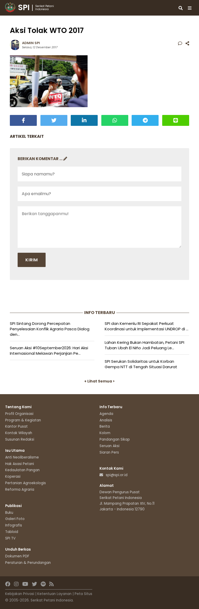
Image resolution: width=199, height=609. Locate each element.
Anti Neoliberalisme (22, 457)
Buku (9, 512)
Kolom (105, 432)
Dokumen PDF (17, 556)
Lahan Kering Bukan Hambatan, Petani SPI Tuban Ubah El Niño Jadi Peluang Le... (144, 345)
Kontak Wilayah (18, 432)
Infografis (13, 525)
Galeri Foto (15, 518)
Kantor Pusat (16, 426)
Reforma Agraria (19, 489)
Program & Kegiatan (23, 420)
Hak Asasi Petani (19, 463)
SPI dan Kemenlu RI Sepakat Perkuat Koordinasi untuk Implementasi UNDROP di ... (146, 326)
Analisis (106, 420)
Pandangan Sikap (115, 439)
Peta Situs (83, 593)
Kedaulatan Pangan (22, 470)
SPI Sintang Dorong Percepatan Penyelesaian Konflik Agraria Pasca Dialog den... (49, 329)
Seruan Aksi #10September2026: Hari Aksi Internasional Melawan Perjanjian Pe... (49, 350)
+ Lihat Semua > (99, 381)
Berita (105, 426)
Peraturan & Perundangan (28, 562)
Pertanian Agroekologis (25, 483)
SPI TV (10, 538)
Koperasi (12, 476)
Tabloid (11, 531)
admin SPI (31, 42)
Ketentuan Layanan (54, 593)
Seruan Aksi (109, 445)
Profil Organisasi (19, 413)
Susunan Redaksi (19, 439)
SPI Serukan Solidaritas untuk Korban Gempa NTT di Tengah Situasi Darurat (141, 364)
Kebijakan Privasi (19, 593)
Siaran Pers (109, 452)
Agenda (106, 413)
